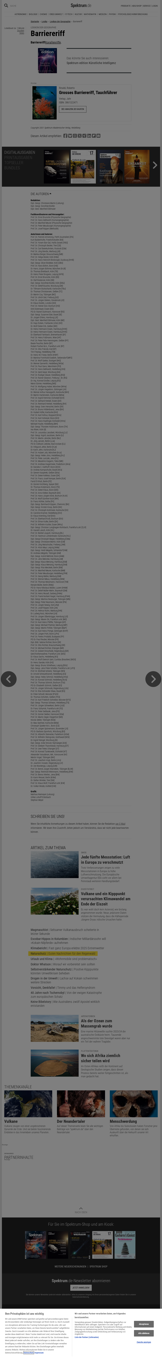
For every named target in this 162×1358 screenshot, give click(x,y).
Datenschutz (29, 1353)
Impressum (39, 1353)
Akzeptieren (144, 1324)
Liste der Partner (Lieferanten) (87, 1337)
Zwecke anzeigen (144, 1342)
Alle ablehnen (143, 1333)
